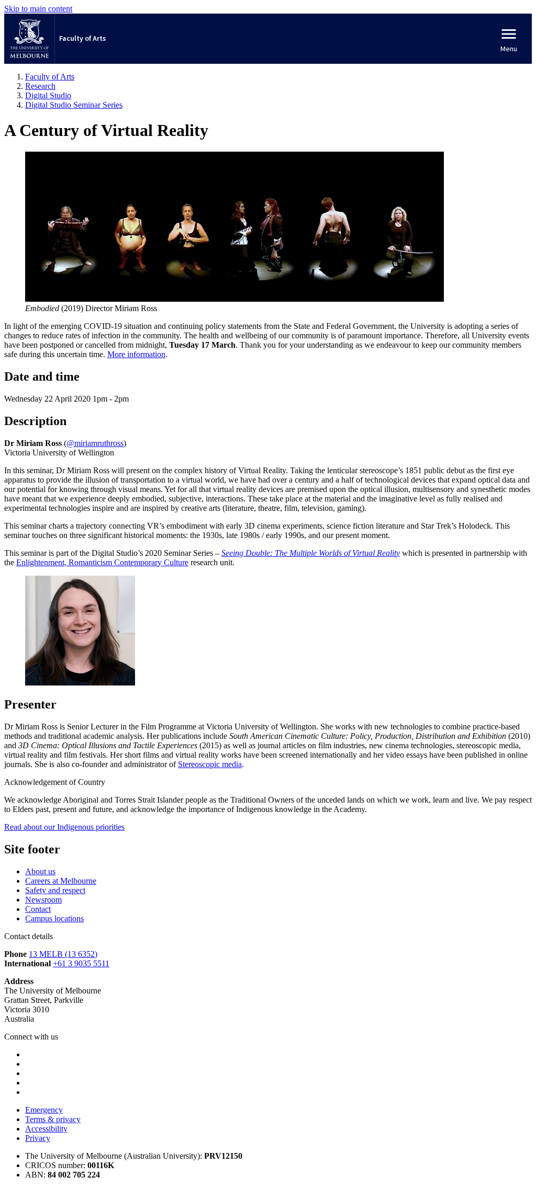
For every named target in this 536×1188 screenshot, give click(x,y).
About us (40, 871)
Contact (38, 909)
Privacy (37, 1138)
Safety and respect (55, 890)
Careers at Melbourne (60, 880)
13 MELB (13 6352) (63, 954)
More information (136, 354)
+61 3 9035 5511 (81, 963)
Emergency (44, 1109)
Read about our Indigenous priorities (64, 827)
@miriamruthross (95, 443)
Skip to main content (38, 8)
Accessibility (46, 1128)
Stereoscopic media (210, 764)
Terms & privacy (53, 1119)
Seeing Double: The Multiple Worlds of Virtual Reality (310, 553)
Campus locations (54, 918)
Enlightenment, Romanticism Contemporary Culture (102, 562)
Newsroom (43, 899)
